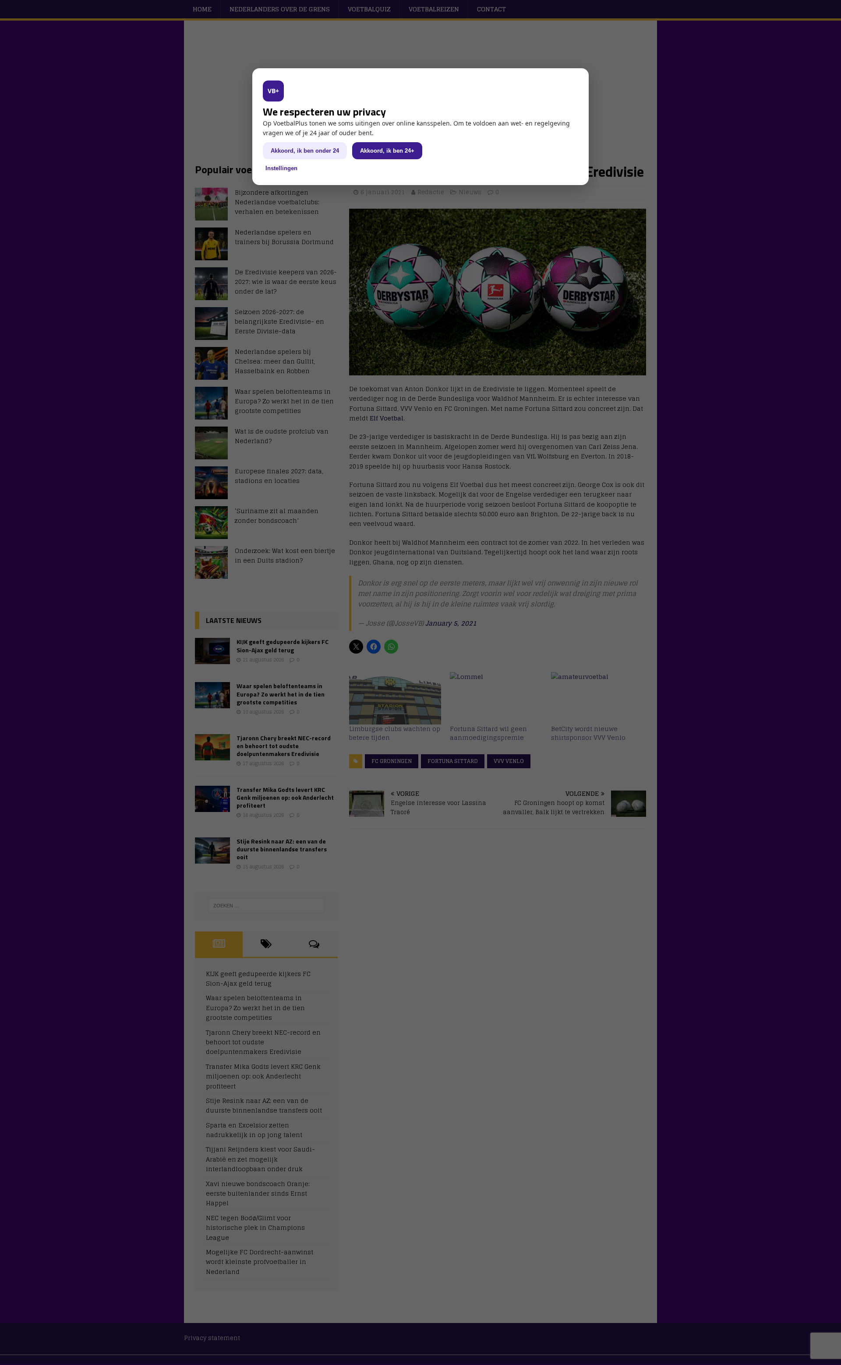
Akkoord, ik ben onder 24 (305, 150)
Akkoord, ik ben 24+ (387, 150)
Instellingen (281, 168)
